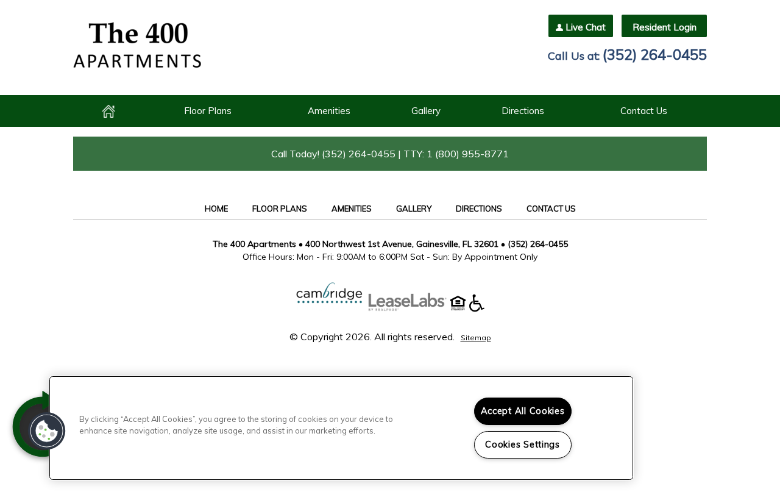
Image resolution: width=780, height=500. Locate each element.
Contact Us (643, 110)
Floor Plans (208, 110)
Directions (523, 110)
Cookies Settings (522, 444)
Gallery (426, 110)
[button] (46, 431)
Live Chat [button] (586, 27)
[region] (341, 428)
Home (108, 111)
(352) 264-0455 (655, 54)
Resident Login (665, 27)
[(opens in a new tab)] (414, 308)
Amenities (329, 110)
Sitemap (476, 337)
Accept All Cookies (523, 410)
